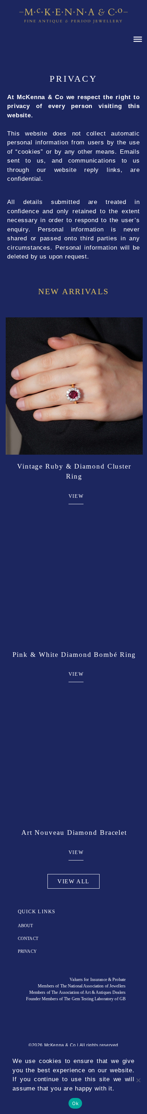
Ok (75, 1103)
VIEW (76, 496)
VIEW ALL (73, 881)
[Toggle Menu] (137, 38)
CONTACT (28, 938)
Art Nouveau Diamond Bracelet (74, 832)
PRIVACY (27, 951)
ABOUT (25, 925)
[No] (138, 1080)
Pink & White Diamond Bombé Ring (74, 654)
